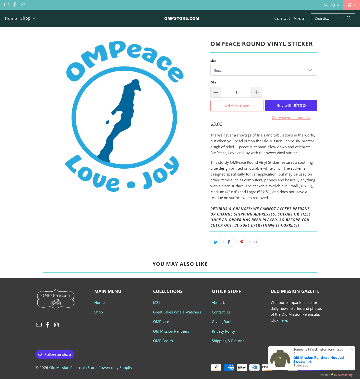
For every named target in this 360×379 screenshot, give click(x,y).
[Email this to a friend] (254, 242)
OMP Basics (163, 340)
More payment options (291, 117)
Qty (213, 82)
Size (213, 60)
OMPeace (161, 321)
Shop (98, 312)
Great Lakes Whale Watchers (177, 312)
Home (99, 302)
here (283, 320)
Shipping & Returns (228, 340)
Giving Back (222, 321)
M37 (157, 302)
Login (334, 4)
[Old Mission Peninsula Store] (181, 18)
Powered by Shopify (115, 367)
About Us (219, 302)
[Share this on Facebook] (228, 242)
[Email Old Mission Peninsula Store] (6, 4)
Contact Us (221, 312)
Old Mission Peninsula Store (72, 367)
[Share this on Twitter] (215, 242)
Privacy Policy (223, 331)
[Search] (349, 18)
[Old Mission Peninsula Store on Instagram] (23, 4)
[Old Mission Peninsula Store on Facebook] (14, 4)
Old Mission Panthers (171, 331)
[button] (28, 18)
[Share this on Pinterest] (241, 242)
